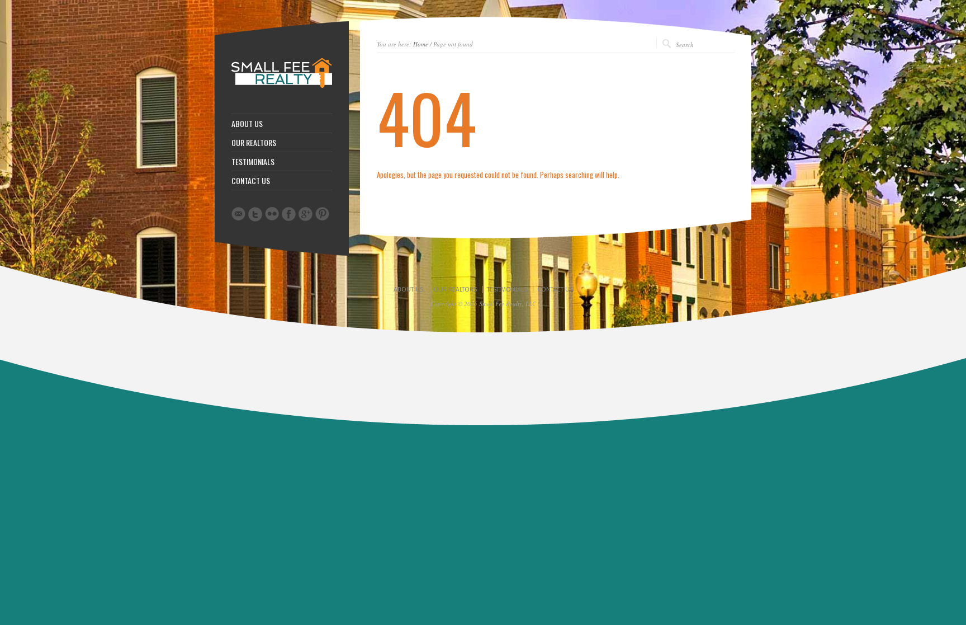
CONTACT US (250, 181)
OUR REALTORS (253, 143)
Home (420, 44)
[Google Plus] (305, 214)
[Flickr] (272, 213)
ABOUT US (247, 124)
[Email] (238, 213)
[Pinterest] (322, 213)
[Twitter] (255, 214)
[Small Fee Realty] (281, 86)
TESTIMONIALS (252, 162)
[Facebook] (289, 214)
